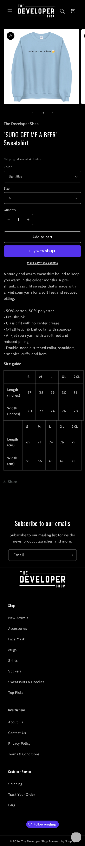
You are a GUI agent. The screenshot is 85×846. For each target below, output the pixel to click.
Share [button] (12, 482)
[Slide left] (32, 112)
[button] (10, 11)
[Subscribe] (71, 555)
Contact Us (17, 733)
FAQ (11, 805)
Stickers (14, 671)
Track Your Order (21, 794)
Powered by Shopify (62, 841)
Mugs (12, 650)
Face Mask (16, 639)
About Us (15, 722)
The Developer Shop (34, 841)
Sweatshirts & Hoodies (26, 682)
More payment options (42, 262)
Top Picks (15, 692)
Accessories (17, 628)
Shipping (9, 159)
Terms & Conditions (23, 754)
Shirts (13, 660)
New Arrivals (18, 618)
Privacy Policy (19, 743)
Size (7, 188)
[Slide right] (52, 112)
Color (8, 167)
